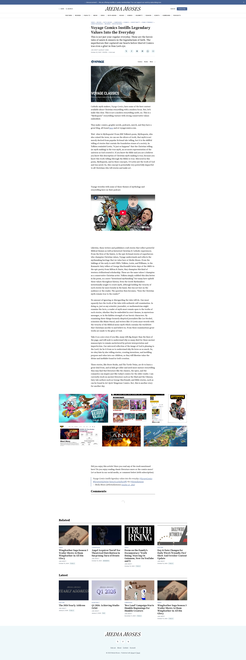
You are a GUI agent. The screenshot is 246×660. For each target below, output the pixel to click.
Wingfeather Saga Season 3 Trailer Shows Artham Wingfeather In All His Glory (73, 554)
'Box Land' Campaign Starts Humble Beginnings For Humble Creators (139, 608)
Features (68, 15)
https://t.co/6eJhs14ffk (118, 482)
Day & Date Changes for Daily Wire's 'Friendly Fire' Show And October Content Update (172, 554)
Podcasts (177, 15)
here (111, 128)
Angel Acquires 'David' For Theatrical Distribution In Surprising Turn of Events (106, 553)
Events (156, 15)
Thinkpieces (96, 547)
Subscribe (182, 9)
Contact (125, 647)
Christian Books (97, 24)
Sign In (173, 9)
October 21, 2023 (128, 485)
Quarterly (95, 602)
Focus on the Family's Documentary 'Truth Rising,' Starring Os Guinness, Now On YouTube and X (139, 556)
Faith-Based (112, 15)
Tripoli (138, 653)
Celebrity (139, 15)
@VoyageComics (145, 478)
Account (132, 647)
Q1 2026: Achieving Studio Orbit (105, 607)
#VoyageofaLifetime (101, 482)
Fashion (148, 15)
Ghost (132, 653)
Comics (129, 15)
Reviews (78, 15)
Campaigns (166, 15)
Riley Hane (105, 50)
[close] (243, 2)
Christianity (135, 22)
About (119, 647)
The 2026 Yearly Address (72, 605)
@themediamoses (137, 482)
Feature (160, 547)
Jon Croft (94, 50)
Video (103, 15)
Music (95, 15)
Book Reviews (117, 24)
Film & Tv (87, 15)
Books (121, 15)
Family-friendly (147, 22)
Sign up (113, 647)
